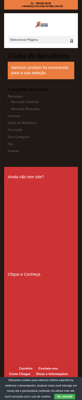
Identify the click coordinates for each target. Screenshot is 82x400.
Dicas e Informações (52, 374)
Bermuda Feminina (25, 102)
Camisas (14, 116)
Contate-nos (48, 368)
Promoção (15, 130)
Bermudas (15, 96)
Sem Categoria (18, 137)
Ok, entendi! (64, 396)
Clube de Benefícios (22, 123)
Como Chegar (19, 374)
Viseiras (13, 151)
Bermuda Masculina (25, 109)
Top (10, 144)
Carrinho (26, 368)
